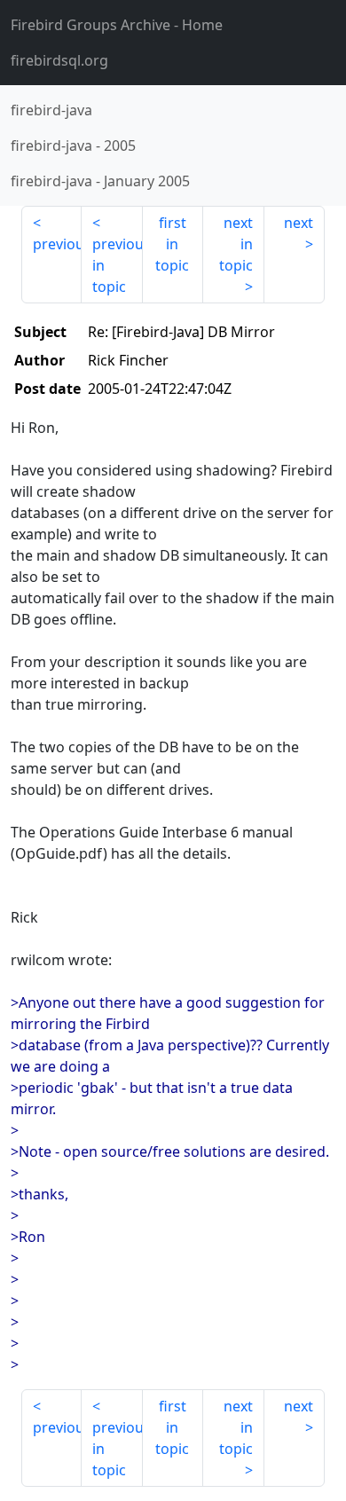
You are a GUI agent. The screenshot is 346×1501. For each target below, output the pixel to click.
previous (57, 244)
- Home (117, 25)
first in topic (172, 244)
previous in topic (117, 265)
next (298, 222)
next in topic (236, 244)
